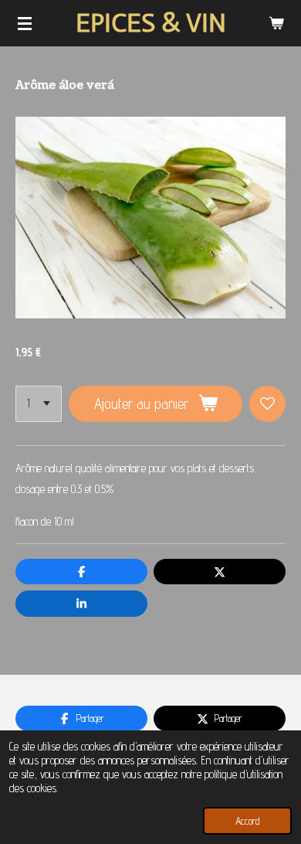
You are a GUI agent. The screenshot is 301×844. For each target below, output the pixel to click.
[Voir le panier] (276, 23)
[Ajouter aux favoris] (267, 404)
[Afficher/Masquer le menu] (25, 23)
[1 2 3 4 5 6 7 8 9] (38, 404)
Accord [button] (247, 821)
